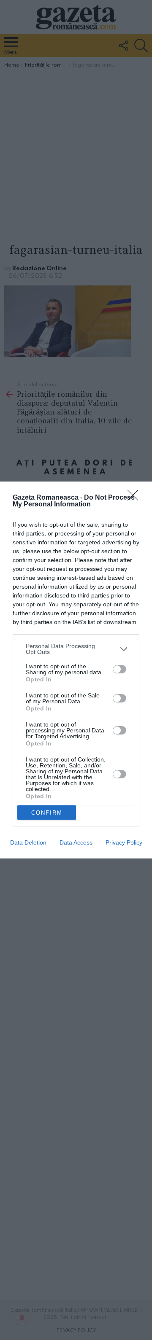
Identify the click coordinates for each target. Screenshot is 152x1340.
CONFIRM (46, 813)
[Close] (136, 498)
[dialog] (76, 670)
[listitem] (76, 649)
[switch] (119, 669)
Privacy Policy (124, 842)
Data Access (76, 842)
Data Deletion (28, 842)
